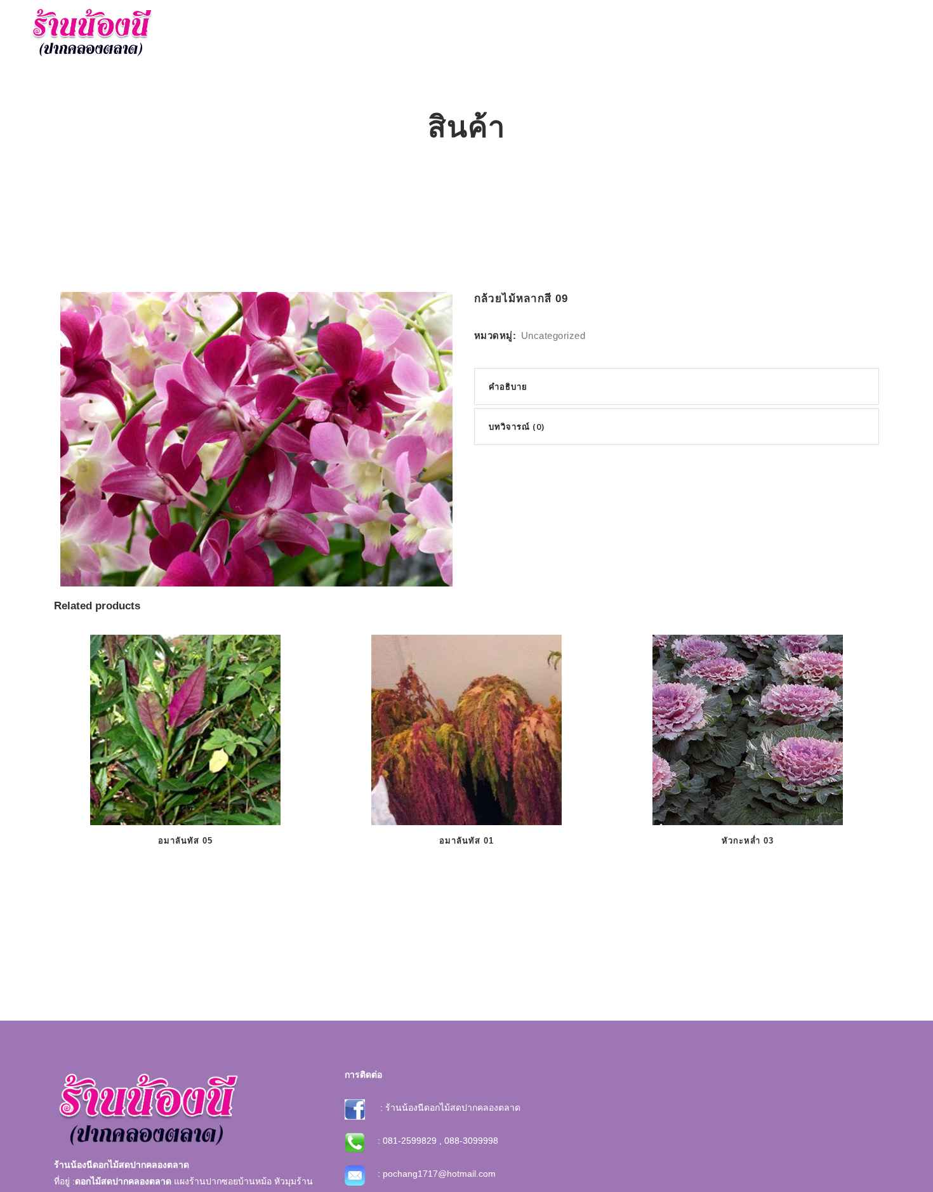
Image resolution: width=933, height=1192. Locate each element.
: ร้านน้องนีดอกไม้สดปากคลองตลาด (449, 1108)
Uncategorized (553, 335)
